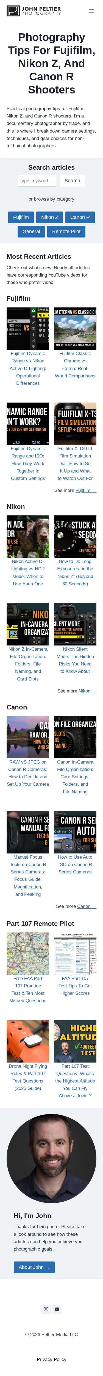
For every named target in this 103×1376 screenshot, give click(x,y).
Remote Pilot (66, 231)
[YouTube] (57, 1309)
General (31, 231)
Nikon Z (49, 217)
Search (72, 180)
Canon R (80, 217)
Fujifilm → (86, 490)
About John (31, 1267)
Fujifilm (21, 217)
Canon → (86, 906)
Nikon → (87, 691)
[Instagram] (46, 1309)
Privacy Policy (51, 1359)
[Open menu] (91, 11)
